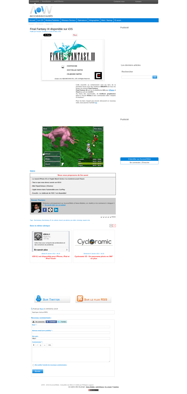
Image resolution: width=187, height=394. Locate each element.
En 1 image (108, 387)
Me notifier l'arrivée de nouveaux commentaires (51, 365)
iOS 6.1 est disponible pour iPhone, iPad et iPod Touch (50, 257)
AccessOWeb (54, 385)
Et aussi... (118, 20)
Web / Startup (106, 20)
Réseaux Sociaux (69, 20)
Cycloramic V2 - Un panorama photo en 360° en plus (94, 257)
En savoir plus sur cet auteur (55, 205)
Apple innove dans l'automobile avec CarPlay (48, 190)
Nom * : (34, 325)
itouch (61, 220)
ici (96, 103)
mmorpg (79, 220)
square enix (86, 220)
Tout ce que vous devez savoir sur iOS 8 (46, 182)
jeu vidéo (73, 220)
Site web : (35, 336)
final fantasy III (46, 220)
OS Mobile (39, 24)
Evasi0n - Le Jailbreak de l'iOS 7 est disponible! (49, 193)
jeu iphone (67, 220)
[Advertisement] (112, 10)
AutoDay (116, 387)
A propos (138, 1)
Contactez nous (119, 1)
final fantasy (37, 220)
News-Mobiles (90, 387)
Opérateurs (82, 20)
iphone (56, 220)
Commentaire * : (37, 342)
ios (53, 220)
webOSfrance (58, 1)
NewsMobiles (46, 1)
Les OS (40, 20)
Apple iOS (49, 24)
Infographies (94, 20)
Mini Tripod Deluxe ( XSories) (42, 186)
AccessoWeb (34, 1)
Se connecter (135, 162)
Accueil (32, 20)
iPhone (111, 90)
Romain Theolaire (41, 31)
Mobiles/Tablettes (52, 20)
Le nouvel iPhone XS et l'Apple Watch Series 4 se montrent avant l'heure (58, 179)
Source (32, 171)
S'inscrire (145, 162)
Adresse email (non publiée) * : (42, 330)
